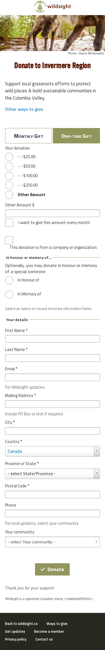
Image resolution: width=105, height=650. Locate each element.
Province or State (22, 463)
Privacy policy (15, 639)
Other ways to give (24, 109)
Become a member (49, 631)
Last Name (16, 349)
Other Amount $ (19, 205)
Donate (56, 569)
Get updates (15, 631)
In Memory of (29, 294)
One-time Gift (76, 135)
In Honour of (28, 280)
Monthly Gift (28, 135)
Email (11, 368)
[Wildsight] (52, 11)
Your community (19, 532)
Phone (10, 505)
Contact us (44, 639)
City (10, 422)
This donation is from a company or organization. (53, 247)
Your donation (17, 148)
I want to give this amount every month (54, 223)
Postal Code (17, 486)
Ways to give (56, 623)
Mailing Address (20, 395)
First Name (16, 330)
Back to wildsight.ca (21, 623)
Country (13, 441)
